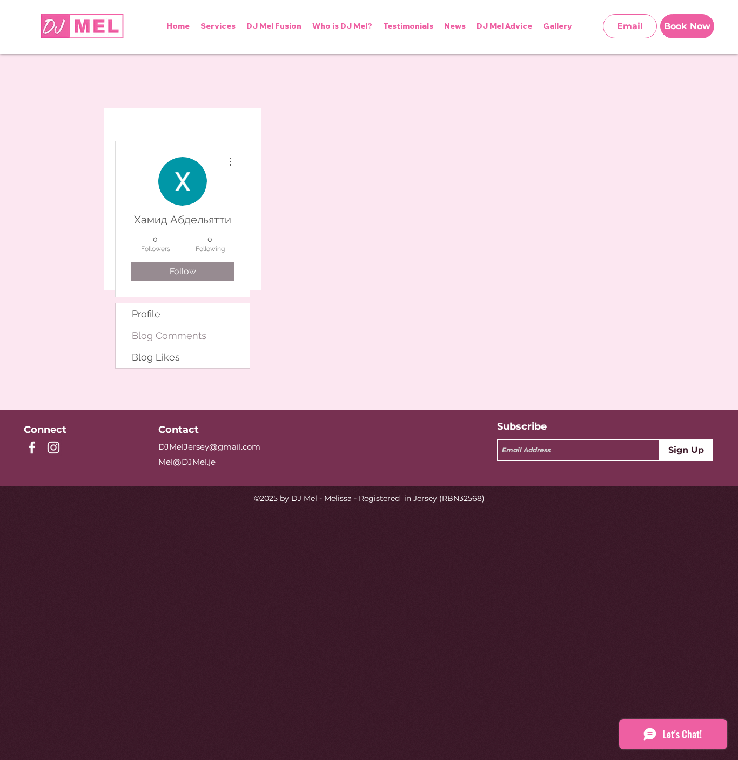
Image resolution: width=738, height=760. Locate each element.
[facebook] (32, 447)
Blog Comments (169, 335)
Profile (146, 314)
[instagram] (53, 447)
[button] (504, 25)
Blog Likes (156, 357)
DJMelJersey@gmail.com (209, 447)
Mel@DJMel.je (187, 462)
